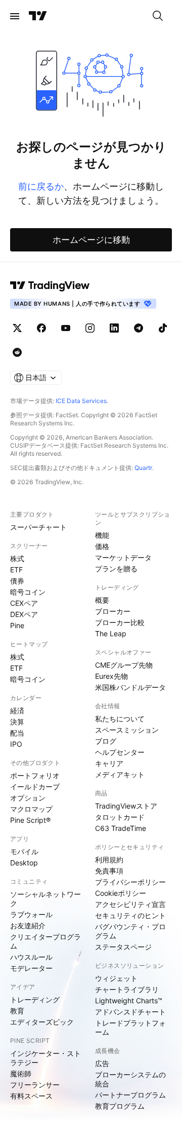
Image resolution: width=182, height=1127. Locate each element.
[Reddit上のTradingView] (17, 352)
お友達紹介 (28, 925)
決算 (17, 721)
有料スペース (31, 1096)
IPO (16, 744)
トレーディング (35, 999)
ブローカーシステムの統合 (130, 1079)
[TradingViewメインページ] (50, 285)
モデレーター (31, 968)
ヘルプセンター (120, 752)
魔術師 (20, 1073)
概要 (102, 600)
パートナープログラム (130, 1094)
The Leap (110, 633)
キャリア (109, 763)
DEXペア (24, 614)
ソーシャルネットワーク (45, 898)
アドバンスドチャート (130, 1011)
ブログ (105, 741)
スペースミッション (127, 729)
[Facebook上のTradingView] (41, 328)
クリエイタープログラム (45, 941)
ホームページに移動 (91, 240)
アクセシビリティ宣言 (130, 904)
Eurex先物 (111, 676)
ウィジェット (116, 978)
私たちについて (120, 718)
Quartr (143, 467)
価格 (102, 546)
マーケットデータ (123, 557)
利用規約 (109, 859)
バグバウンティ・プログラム (130, 931)
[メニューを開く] (15, 16)
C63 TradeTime (120, 828)
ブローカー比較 (120, 622)
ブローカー (112, 611)
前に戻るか (41, 186)
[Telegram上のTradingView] (138, 328)
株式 (17, 558)
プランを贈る (116, 568)
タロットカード (120, 817)
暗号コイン (28, 592)
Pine (17, 625)
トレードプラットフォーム (130, 1027)
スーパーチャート (38, 527)
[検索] (158, 16)
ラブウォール (31, 914)
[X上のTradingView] (17, 328)
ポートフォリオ (35, 775)
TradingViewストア (126, 806)
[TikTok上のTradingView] (163, 328)
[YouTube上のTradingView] (66, 328)
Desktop (24, 862)
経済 (17, 710)
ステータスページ (123, 946)
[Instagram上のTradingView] (90, 328)
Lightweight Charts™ (128, 1000)
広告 (102, 1063)
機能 (102, 535)
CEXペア (24, 603)
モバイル (24, 851)
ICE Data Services (81, 401)
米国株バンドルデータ (130, 687)
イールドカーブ (35, 786)
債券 (17, 580)
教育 (17, 1010)
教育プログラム (120, 1106)
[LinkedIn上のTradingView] (114, 328)
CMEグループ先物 (124, 665)
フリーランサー (35, 1084)
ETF (16, 569)
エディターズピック (42, 1021)
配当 (17, 733)
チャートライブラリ (127, 989)
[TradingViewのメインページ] (38, 16)
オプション (28, 797)
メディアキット (120, 774)
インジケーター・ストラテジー (45, 1058)
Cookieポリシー (120, 893)
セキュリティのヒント (130, 915)
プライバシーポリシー (130, 882)
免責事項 (109, 870)
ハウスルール (31, 957)
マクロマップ (31, 809)
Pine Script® (30, 820)
